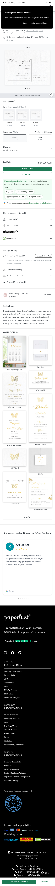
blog (6, 686)
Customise (27, 174)
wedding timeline (12, 718)
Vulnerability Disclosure (14, 744)
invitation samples (12, 697)
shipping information (13, 671)
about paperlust (11, 715)
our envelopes (10, 730)
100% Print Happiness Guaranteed (25, 632)
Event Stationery (9, 2)
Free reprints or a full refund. (40, 203)
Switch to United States (39, 23)
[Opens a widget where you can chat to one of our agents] (45, 873)
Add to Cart (27, 169)
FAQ (6, 722)
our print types (10, 726)
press (6, 737)
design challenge (11, 769)
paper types (9, 733)
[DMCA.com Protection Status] (43, 840)
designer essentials (12, 762)
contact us (9, 682)
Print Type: (14, 107)
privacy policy (10, 675)
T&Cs (6, 679)
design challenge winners (15, 773)
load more (27, 517)
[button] (48, 2)
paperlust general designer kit (17, 777)
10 (37, 598)
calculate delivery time (43, 256)
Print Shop (21, 2)
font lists (8, 765)
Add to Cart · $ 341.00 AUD (19, 882)
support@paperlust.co (29, 855)
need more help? (11, 780)
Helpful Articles (10, 690)
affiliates (8, 741)
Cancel (25, 23)
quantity (7, 147)
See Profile (47, 294)
